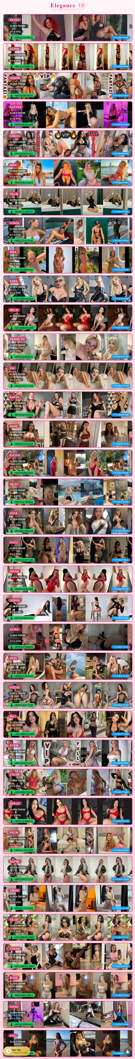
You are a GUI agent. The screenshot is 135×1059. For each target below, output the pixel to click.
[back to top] (127, 1051)
